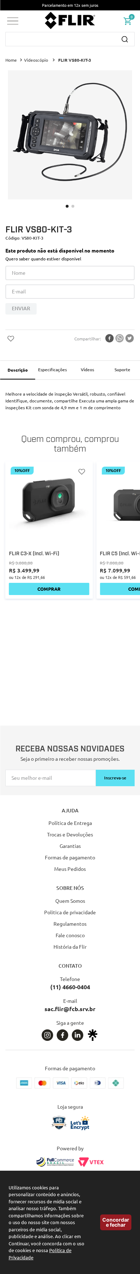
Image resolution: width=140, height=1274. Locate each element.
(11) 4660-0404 (70, 987)
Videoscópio (36, 60)
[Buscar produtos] (125, 39)
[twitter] (129, 339)
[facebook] (109, 339)
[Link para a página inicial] (11, 60)
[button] (12, 21)
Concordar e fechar (115, 1222)
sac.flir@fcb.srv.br (70, 1009)
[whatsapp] (119, 339)
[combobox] (70, 39)
